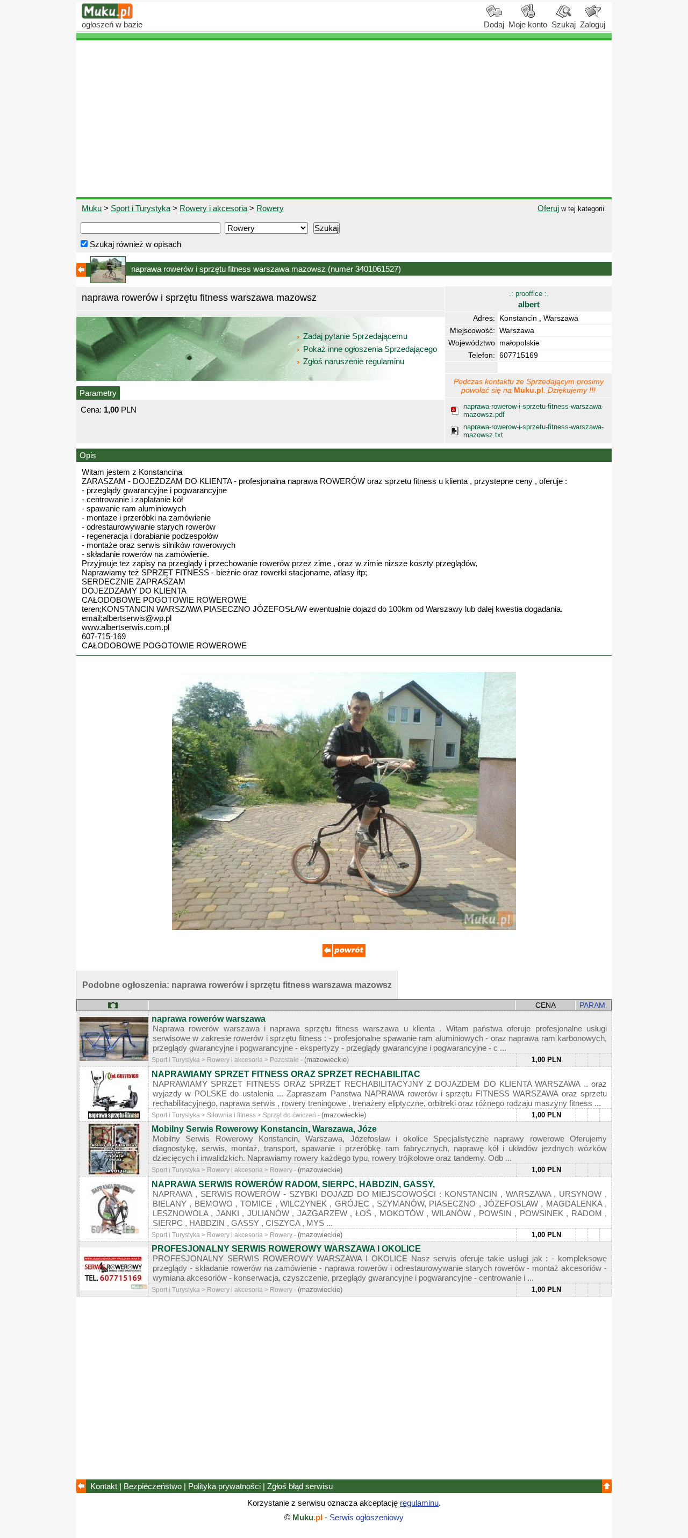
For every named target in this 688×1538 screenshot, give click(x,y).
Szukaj (563, 24)
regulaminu (419, 1502)
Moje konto (527, 24)
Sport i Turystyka (140, 208)
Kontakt (103, 1486)
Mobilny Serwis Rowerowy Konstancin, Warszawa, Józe (264, 1128)
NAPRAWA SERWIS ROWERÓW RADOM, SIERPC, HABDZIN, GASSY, (293, 1184)
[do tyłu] (344, 954)
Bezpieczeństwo (153, 1486)
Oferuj (548, 208)
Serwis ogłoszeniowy (366, 1517)
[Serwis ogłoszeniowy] (107, 16)
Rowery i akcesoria (213, 208)
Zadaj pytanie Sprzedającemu (355, 336)
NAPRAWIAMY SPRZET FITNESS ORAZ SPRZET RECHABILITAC (286, 1074)
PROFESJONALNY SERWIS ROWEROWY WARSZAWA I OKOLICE (286, 1248)
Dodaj (494, 24)
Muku (92, 208)
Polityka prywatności (224, 1486)
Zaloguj (592, 24)
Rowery (270, 208)
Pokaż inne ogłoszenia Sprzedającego (370, 348)
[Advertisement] (344, 119)
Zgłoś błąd (300, 1486)
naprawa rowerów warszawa (209, 1018)
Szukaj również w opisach (134, 244)
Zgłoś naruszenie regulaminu (352, 361)
